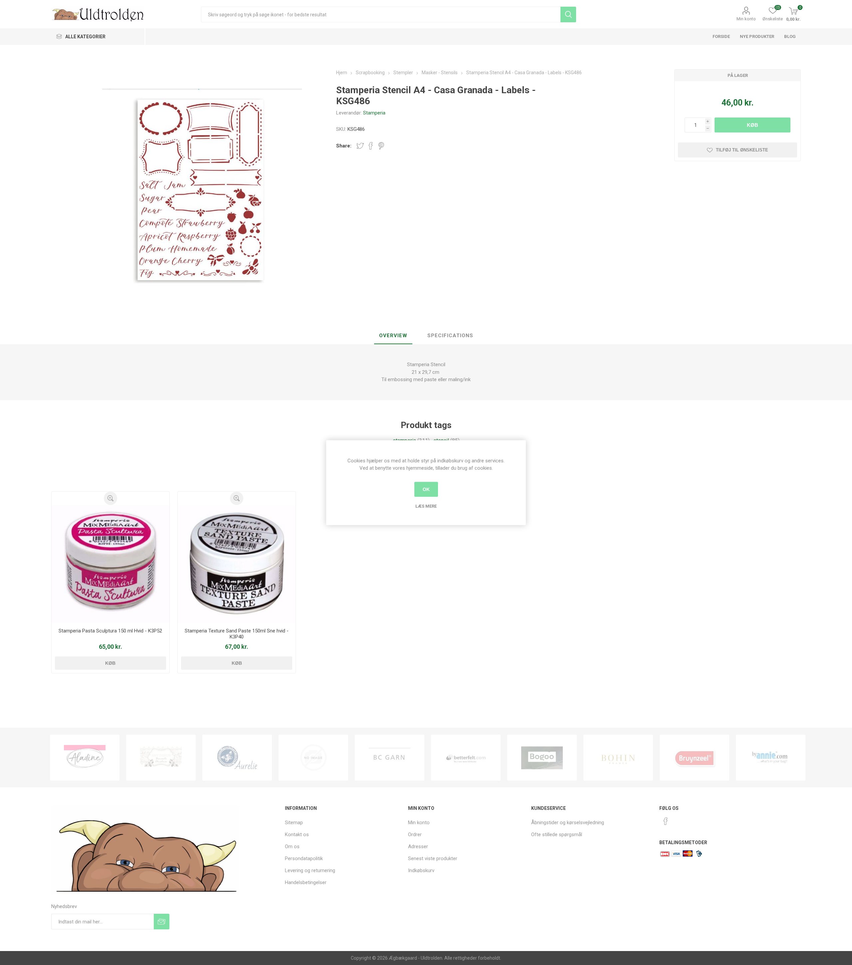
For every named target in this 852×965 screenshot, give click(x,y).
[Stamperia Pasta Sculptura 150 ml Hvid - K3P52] (111, 564)
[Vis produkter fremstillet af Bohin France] (542, 758)
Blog (790, 36)
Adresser (418, 846)
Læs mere (426, 505)
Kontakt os (297, 835)
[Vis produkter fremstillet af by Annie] (694, 758)
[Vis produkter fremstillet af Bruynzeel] (618, 758)
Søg (568, 14)
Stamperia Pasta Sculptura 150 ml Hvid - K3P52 (110, 631)
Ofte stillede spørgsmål (556, 835)
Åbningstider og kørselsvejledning (567, 823)
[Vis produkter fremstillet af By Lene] (770, 758)
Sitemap (294, 823)
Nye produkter (757, 36)
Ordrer (415, 835)
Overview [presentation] (393, 336)
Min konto (746, 18)
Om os (292, 846)
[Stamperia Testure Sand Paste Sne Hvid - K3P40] (237, 564)
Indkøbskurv (421, 870)
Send (161, 921)
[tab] (393, 336)
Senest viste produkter (432, 858)
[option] (85, 758)
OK (426, 489)
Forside (721, 36)
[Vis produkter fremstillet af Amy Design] (84, 758)
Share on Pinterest (381, 145)
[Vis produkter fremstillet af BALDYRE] (237, 758)
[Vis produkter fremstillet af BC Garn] (313, 758)
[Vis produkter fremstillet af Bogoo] (466, 758)
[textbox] (380, 14)
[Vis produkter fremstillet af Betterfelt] (389, 758)
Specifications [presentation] (450, 336)
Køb (752, 125)
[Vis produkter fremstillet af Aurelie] (161, 758)
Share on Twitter (360, 145)
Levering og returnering (310, 870)
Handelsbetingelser (305, 882)
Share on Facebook (370, 145)
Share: (343, 146)
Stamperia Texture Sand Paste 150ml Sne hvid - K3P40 (237, 634)
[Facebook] (665, 821)
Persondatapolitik (304, 858)
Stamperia (374, 113)
